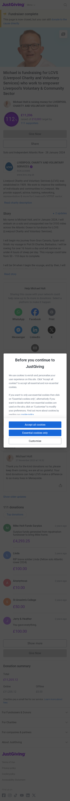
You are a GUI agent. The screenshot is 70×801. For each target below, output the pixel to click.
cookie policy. (27, 414)
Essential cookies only (35, 432)
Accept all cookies (35, 424)
